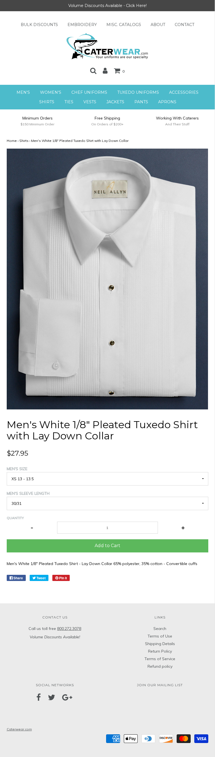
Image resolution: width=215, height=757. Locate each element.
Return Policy (160, 651)
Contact (184, 24)
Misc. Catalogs (123, 24)
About (158, 24)
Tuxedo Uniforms (138, 92)
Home (12, 141)
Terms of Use (160, 636)
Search (159, 628)
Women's (50, 92)
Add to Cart (107, 545)
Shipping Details (160, 643)
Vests (89, 101)
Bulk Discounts (39, 24)
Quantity (15, 518)
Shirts (46, 101)
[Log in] (105, 70)
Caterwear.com (19, 729)
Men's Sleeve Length (28, 493)
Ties (68, 101)
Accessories (183, 92)
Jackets (115, 101)
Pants (141, 101)
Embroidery (82, 24)
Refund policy (160, 666)
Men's (23, 92)
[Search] (93, 70)
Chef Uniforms (89, 92)
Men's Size (17, 468)
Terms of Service (159, 658)
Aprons (167, 101)
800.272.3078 (69, 628)
